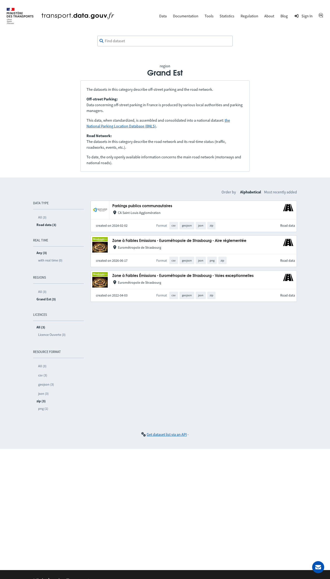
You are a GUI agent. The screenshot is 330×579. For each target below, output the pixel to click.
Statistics (227, 16)
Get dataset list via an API (167, 434)
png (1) (43, 408)
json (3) (43, 393)
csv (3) (42, 375)
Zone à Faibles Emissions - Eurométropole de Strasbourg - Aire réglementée (179, 241)
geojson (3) (46, 384)
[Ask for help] (318, 567)
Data (163, 16)
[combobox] (165, 41)
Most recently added (280, 192)
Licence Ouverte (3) (51, 334)
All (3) (42, 217)
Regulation (249, 16)
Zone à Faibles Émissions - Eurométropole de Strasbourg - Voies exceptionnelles (183, 276)
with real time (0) (50, 260)
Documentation (185, 16)
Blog (284, 16)
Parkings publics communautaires (142, 206)
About (269, 16)
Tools (209, 16)
